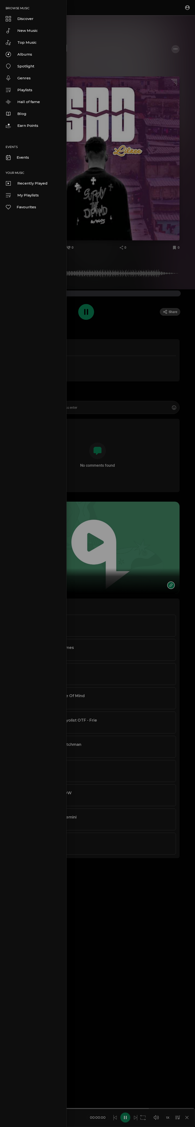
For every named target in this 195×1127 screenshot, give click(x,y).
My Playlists (28, 195)
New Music (27, 30)
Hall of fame (28, 102)
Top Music (27, 42)
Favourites (26, 207)
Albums (24, 54)
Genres (24, 78)
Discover (25, 18)
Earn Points (27, 125)
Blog (21, 113)
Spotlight (25, 66)
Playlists (24, 90)
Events (23, 157)
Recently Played (32, 183)
